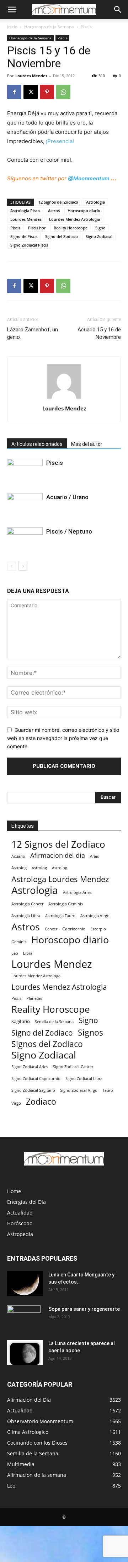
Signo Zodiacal (99, 236)
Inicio (12, 27)
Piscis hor (37, 227)
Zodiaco (41, 1101)
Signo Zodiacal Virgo (78, 1090)
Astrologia (95, 202)
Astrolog (19, 867)
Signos (90, 1032)
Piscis (86, 27)
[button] (12, 9)
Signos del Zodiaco (47, 1044)
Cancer (51, 928)
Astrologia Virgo (95, 915)
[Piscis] (25, 469)
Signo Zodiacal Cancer (73, 1066)
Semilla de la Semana (54, 1021)
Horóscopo (19, 1223)
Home (14, 1191)
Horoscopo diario (84, 210)
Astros (54, 210)
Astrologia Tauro (60, 915)
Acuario (18, 856)
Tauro (107, 1090)
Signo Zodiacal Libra (83, 1078)
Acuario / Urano (67, 497)
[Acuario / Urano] (25, 502)
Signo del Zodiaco (61, 236)
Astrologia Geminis (65, 903)
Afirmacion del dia (57, 855)
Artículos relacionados (37, 444)
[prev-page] (11, 566)
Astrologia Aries (77, 892)
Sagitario (20, 1021)
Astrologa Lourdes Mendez (60, 879)
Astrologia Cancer (27, 903)
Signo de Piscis (23, 236)
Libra (27, 953)
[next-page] (22, 566)
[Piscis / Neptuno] (25, 536)
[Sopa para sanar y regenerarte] (24, 1317)
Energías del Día (26, 1201)
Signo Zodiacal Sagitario (33, 1090)
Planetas (34, 998)
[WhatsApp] (63, 92)
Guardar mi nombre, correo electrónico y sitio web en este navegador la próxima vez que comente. (63, 738)
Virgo (16, 1103)
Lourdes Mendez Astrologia (74, 219)
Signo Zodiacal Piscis (29, 245)
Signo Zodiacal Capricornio (35, 1078)
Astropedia (20, 1234)
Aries (94, 856)
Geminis (18, 941)
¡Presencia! (60, 141)
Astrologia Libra (25, 915)
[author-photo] (64, 398)
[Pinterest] (47, 92)
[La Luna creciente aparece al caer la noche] (25, 1352)
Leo (14, 953)
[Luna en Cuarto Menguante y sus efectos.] (25, 1283)
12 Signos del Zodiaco (58, 202)
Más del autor (86, 444)
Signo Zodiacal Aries (29, 1066)
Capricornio (73, 928)
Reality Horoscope (70, 227)
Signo (100, 227)
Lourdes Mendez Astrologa (35, 975)
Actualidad (20, 1212)
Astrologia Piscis (25, 210)
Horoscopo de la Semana (49, 27)
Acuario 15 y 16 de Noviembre (99, 333)
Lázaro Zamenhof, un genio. (32, 333)
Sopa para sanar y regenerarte (84, 1309)
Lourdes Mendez (31, 75)
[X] (30, 92)
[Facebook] (14, 92)
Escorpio (98, 928)
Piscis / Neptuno (69, 531)
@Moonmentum (89, 178)
